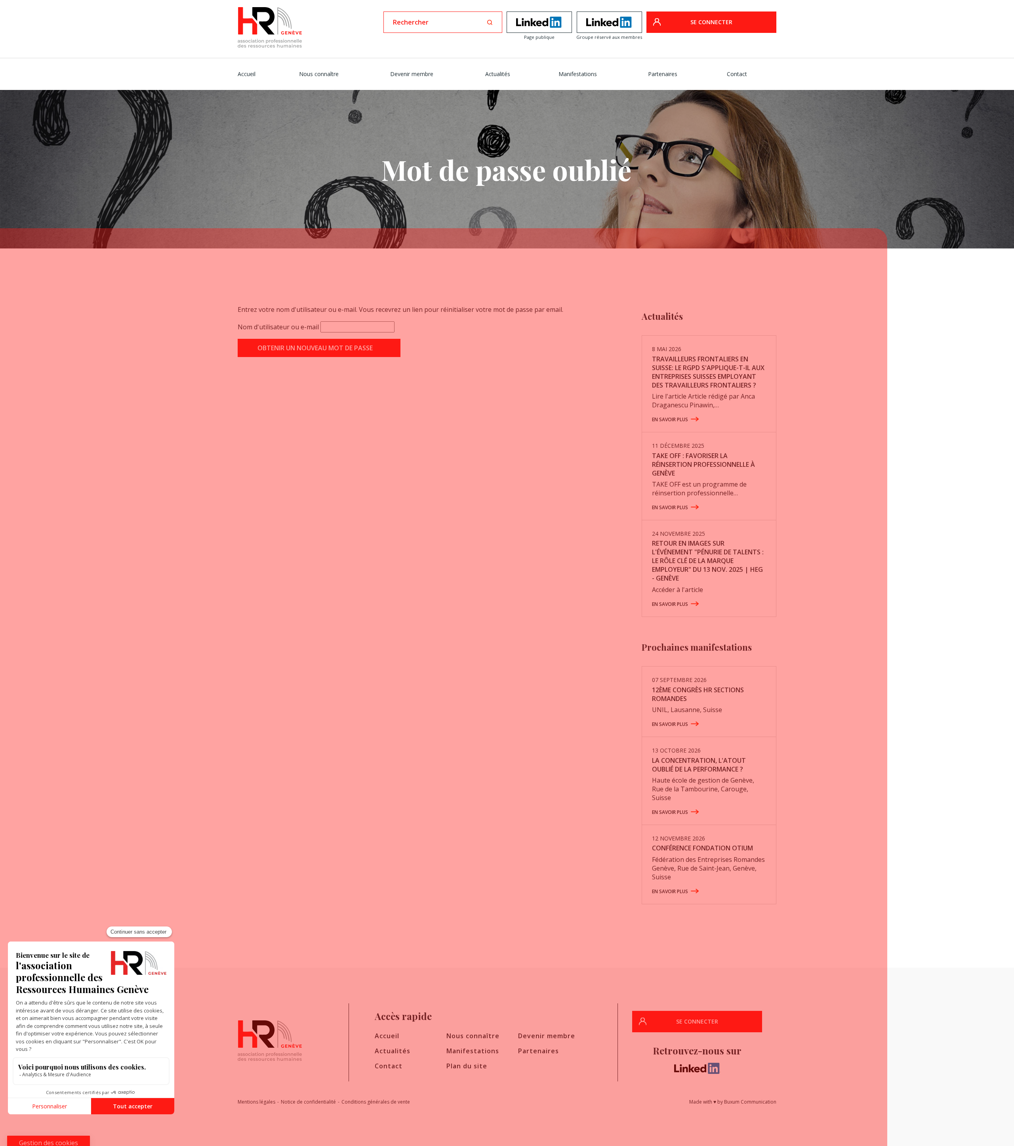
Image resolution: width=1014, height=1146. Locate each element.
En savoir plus (670, 419)
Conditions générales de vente (375, 1101)
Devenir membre (411, 74)
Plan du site (466, 1066)
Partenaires (662, 74)
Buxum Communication (750, 1101)
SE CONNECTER (711, 22)
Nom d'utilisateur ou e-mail (278, 327)
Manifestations (577, 74)
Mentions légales (256, 1101)
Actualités (497, 74)
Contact (737, 74)
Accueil (246, 74)
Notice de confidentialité (308, 1101)
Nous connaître (319, 74)
